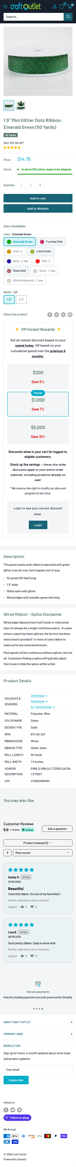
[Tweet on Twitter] (63, 314)
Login (38, 525)
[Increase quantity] (40, 185)
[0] (69, 6)
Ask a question (57, 828)
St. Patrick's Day (41, 707)
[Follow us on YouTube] (12, 1109)
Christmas (37, 695)
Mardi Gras (38, 701)
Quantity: (9, 185)
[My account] (55, 6)
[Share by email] (70, 314)
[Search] (68, 17)
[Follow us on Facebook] (6, 1109)
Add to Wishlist (38, 208)
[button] (12, 147)
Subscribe (16, 1080)
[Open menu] (5, 6)
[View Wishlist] (62, 6)
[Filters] (7, 852)
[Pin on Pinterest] (56, 314)
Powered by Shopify (15, 1159)
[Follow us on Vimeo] (19, 1109)
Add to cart (38, 198)
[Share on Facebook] (49, 314)
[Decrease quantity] (21, 185)
